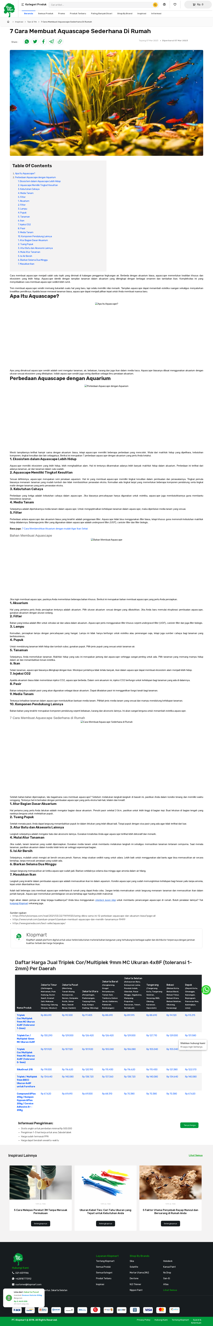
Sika (132, 1261)
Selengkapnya (40, 1223)
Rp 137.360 (107, 1076)
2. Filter (22, 205)
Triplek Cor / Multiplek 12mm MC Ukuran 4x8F (26, 1038)
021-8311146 (22, 1273)
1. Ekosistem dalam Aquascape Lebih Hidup (39, 181)
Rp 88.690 (46, 1015)
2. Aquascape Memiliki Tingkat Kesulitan (38, 185)
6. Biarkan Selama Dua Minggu (33, 260)
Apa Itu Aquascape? (25, 173)
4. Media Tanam (26, 193)
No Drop (167, 1272)
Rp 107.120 (67, 1049)
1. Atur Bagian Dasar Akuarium (33, 240)
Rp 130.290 (46, 1035)
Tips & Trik (32, 22)
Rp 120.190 (87, 1069)
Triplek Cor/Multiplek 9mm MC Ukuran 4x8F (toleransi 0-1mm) (26, 1056)
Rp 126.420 (88, 1035)
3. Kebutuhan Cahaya (28, 189)
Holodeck (167, 1261)
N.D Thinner (135, 1284)
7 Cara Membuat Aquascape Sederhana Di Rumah (66, 22)
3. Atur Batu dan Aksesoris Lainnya (35, 248)
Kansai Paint (169, 1267)
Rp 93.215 (190, 1015)
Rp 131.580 (190, 1035)
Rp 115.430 (107, 1069)
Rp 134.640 (46, 1076)
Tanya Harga (189, 1125)
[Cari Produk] (155, 4)
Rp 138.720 (88, 1076)
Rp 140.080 (68, 1076)
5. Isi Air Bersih (25, 256)
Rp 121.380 (172, 1069)
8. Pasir (21, 228)
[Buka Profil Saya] (165, 4)
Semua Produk (103, 1267)
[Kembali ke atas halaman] (198, 1117)
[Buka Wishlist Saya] (175, 4)
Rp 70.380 (129, 1093)
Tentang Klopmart (105, 1261)
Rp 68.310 (107, 1093)
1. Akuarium (23, 201)
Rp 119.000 (46, 1069)
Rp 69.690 (67, 1093)
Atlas (166, 1284)
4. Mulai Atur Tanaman (29, 252)
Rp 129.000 (67, 1035)
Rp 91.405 (87, 1015)
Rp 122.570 (190, 1069)
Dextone (134, 1278)
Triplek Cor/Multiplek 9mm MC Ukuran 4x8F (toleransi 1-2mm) (26, 1022)
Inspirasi (19, 22)
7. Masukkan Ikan (26, 264)
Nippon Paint (136, 1290)
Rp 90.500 (67, 1015)
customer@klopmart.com (28, 1284)
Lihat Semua (196, 1155)
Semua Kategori (104, 1272)
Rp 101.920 (46, 1049)
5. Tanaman (24, 216)
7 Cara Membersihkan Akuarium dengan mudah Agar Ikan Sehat (55, 528)
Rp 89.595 (129, 1015)
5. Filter (22, 197)
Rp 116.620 (67, 1069)
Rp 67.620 (46, 1093)
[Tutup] (41, 1291)
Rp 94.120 (172, 1015)
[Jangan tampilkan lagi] (37, 1291)
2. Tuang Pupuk (25, 244)
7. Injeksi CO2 (24, 224)
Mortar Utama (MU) (139, 1272)
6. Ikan (21, 220)
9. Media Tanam (25, 232)
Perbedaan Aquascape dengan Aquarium (35, 177)
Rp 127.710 (151, 1035)
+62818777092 (23, 1278)
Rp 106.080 (130, 1049)
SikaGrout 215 (25, 1069)
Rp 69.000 (87, 1093)
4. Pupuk (22, 212)
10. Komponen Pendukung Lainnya (35, 236)
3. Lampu (22, 208)
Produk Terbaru (103, 1278)
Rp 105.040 (108, 1049)
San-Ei (166, 1278)
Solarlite (134, 1267)
